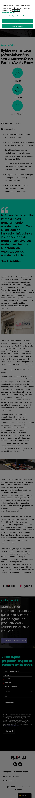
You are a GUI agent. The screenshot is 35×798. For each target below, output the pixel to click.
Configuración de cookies (17, 16)
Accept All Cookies (17, 26)
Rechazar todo (17, 21)
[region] (17, 14)
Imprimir (12, 12)
